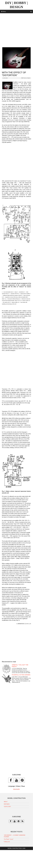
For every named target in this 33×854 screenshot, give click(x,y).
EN (14, 789)
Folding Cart (7, 841)
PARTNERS (6, 804)
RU (19, 789)
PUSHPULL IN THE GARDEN (21, 675)
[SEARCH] (31, 11)
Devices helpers (26, 78)
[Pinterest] (22, 780)
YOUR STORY (7, 806)
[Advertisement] (16, 29)
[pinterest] (18, 821)
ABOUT (6, 801)
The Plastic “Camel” (8, 839)
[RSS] (22, 821)
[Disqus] (16, 708)
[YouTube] (16, 780)
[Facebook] (10, 780)
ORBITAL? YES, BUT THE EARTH (20, 665)
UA (16, 789)
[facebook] (10, 821)
